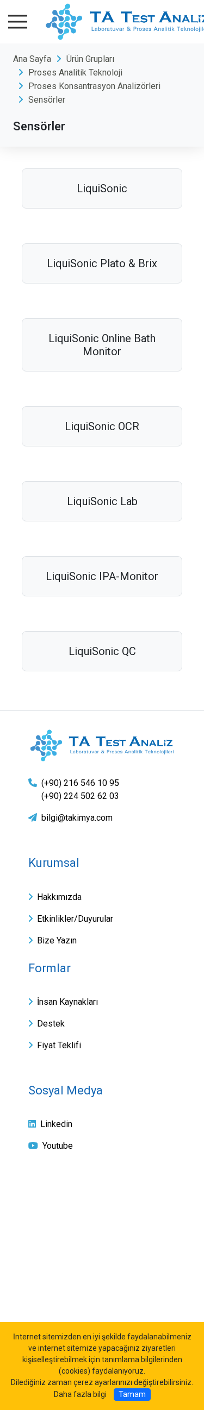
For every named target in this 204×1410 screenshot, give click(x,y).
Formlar (49, 968)
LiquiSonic (102, 188)
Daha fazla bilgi (80, 1394)
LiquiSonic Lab (102, 501)
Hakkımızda (59, 897)
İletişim (44, 1271)
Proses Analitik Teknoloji (75, 72)
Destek (51, 1023)
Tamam (132, 1394)
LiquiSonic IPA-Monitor (102, 576)
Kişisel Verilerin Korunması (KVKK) (102, 1246)
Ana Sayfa (32, 59)
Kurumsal (53, 863)
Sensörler (46, 100)
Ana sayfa (50, 1195)
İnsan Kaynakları (67, 1002)
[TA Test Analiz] (102, 745)
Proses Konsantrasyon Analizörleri (94, 86)
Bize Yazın (57, 940)
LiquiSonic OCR (102, 426)
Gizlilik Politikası (63, 1220)
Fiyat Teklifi (59, 1045)
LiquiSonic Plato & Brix (102, 263)
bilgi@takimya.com (77, 818)
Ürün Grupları (90, 59)
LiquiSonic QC (102, 651)
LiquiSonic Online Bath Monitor (102, 345)
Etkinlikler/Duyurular (75, 919)
